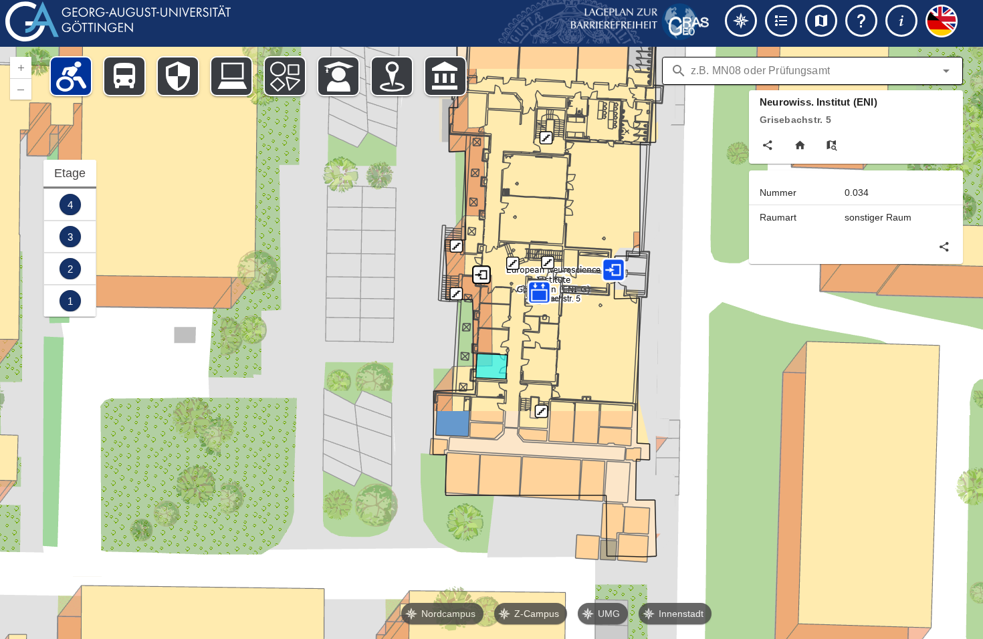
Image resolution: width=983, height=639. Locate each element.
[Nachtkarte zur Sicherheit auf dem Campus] (177, 76)
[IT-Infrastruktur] (231, 76)
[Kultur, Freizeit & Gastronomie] (391, 76)
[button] (946, 71)
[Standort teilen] (767, 145)
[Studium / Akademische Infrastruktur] (338, 76)
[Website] (799, 145)
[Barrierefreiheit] (70, 76)
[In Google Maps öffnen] (831, 145)
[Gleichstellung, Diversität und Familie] (284, 76)
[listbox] (69, 238)
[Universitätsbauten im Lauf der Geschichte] (445, 76)
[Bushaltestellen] (124, 76)
